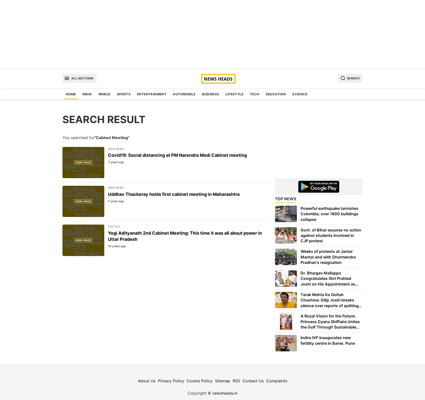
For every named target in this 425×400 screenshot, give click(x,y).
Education (276, 94)
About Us (146, 380)
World (104, 94)
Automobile (184, 94)
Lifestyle (234, 94)
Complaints (276, 380)
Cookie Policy (199, 380)
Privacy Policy (171, 380)
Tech (254, 94)
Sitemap (222, 380)
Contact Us (253, 380)
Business (210, 94)
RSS (236, 380)
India (87, 94)
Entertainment (152, 94)
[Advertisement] (212, 34)
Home (71, 94)
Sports (124, 94)
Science (299, 94)
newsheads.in (224, 393)
